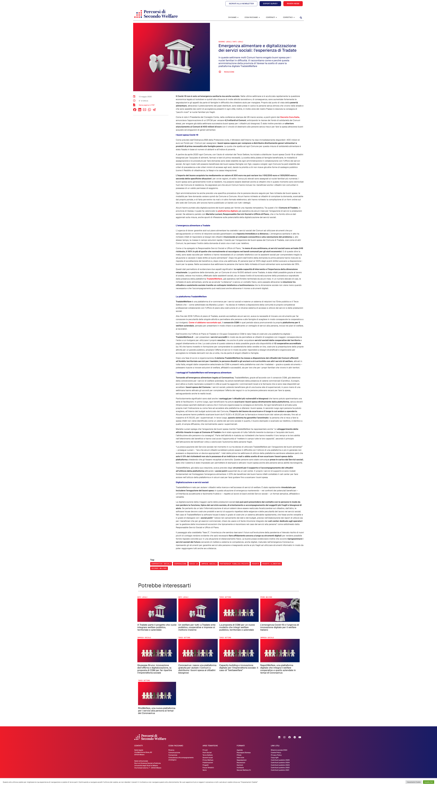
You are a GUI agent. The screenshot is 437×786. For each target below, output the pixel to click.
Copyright (274, 758)
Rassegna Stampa (244, 753)
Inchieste (240, 768)
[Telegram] (294, 737)
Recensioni (241, 763)
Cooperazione (180, 564)
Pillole (239, 755)
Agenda (240, 750)
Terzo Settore (208, 755)
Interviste (240, 758)
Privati (205, 750)
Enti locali (238, 42)
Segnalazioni (241, 760)
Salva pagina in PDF (147, 105)
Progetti (206, 765)
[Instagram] (284, 737)
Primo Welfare (208, 760)
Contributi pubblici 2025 (280, 760)
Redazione (229, 72)
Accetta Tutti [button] (428, 782)
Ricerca (171, 750)
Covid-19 (194, 564)
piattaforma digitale (228, 211)
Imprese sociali (209, 564)
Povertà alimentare (271, 564)
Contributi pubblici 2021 (280, 770)
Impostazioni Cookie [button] (413, 782)
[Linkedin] (279, 737)
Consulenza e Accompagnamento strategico (181, 759)
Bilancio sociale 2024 (279, 750)
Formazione (172, 755)
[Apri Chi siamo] (238, 17)
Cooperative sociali (161, 564)
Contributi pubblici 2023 (280, 765)
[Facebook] (134, 111)
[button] (301, 17)
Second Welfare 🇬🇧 (244, 770)
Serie (205, 770)
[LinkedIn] (139, 111)
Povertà (255, 564)
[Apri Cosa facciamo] (259, 17)
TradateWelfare (214, 278)
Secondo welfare (159, 568)
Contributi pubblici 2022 (280, 768)
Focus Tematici (208, 768)
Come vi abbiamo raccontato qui (205, 322)
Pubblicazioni (208, 763)
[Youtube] (299, 737)
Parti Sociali (207, 753)
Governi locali (224, 42)
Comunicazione (174, 753)
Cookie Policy (276, 753)
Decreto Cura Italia (289, 117)
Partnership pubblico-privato (234, 564)
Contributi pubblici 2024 (280, 763)
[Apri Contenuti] (276, 17)
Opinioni (240, 765)
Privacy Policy (276, 755)
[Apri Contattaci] (294, 17)
